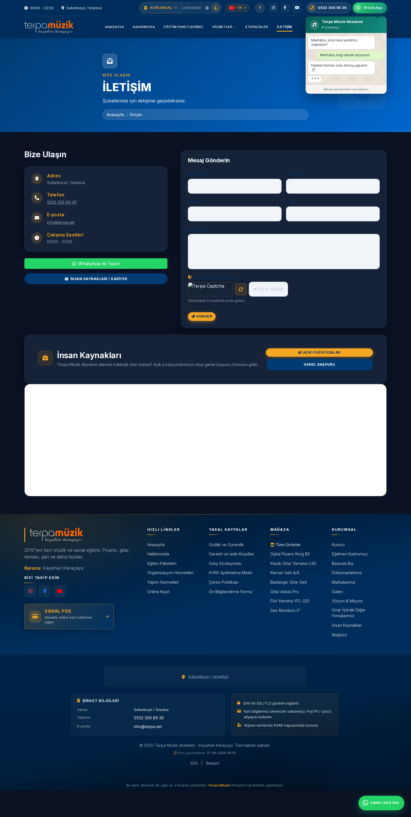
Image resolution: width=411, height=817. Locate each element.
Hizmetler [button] (222, 27)
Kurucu (338, 544)
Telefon (195, 201)
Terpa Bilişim (219, 785)
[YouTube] (296, 7)
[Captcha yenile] (241, 289)
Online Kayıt (158, 591)
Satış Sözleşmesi (225, 563)
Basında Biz (342, 563)
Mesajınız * (199, 229)
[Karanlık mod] (215, 7)
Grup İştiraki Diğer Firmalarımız (349, 612)
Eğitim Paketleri (161, 563)
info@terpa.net (60, 222)
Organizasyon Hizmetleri (170, 572)
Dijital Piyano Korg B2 (290, 553)
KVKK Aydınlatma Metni (230, 572)
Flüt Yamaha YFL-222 (290, 600)
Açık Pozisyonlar (322, 352)
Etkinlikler (256, 27)
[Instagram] (273, 7)
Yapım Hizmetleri (163, 582)
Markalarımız (343, 582)
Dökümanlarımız (347, 572)
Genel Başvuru (319, 364)
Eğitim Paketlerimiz (183, 27)
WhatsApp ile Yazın (99, 263)
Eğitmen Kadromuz (350, 553)
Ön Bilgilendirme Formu (230, 591)
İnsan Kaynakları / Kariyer (98, 279)
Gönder (204, 316)
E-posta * (295, 174)
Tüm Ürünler (288, 544)
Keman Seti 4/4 (284, 572)
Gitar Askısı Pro (284, 591)
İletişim (284, 27)
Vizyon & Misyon (347, 600)
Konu (291, 201)
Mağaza (339, 634)
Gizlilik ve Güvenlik (226, 544)
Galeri (337, 591)
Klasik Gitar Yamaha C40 (293, 563)
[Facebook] (285, 7)
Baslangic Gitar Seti (288, 582)
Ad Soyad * (199, 174)
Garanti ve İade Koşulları (231, 553)
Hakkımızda (144, 27)
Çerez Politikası (223, 582)
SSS (194, 763)
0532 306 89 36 (62, 202)
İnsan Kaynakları (347, 625)
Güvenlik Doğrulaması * (216, 277)
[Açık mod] (206, 7)
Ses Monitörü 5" (285, 610)
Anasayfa (114, 27)
